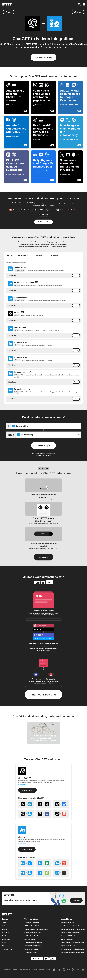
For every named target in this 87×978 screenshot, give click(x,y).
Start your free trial (43, 694)
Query (18, 285)
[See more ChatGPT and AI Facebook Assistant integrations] (61, 804)
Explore (5, 919)
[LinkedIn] (58, 969)
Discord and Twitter (30, 952)
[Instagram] (63, 969)
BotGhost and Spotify (31, 936)
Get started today (43, 57)
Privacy (41, 969)
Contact (34, 969)
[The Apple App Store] (37, 959)
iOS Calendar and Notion (32, 926)
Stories (4, 926)
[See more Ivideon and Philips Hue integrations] (61, 873)
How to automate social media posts (72, 949)
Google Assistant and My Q (33, 932)
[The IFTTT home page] (7, 4)
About (48, 969)
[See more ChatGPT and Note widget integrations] (61, 814)
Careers (14, 969)
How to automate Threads (69, 946)
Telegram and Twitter (31, 949)
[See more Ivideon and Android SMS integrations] (43, 863)
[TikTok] (78, 969)
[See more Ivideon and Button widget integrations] (61, 863)
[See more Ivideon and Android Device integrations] (43, 873)
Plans (3, 946)
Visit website (22, 784)
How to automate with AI (68, 922)
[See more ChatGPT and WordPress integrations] (26, 804)
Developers (6, 969)
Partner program (24, 969)
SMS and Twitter (29, 939)
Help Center (5, 936)
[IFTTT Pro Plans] (36, 282)
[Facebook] (54, 969)
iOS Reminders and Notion (33, 942)
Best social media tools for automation (73, 952)
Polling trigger (20, 270)
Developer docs (7, 949)
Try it (75, 275)
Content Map (6, 939)
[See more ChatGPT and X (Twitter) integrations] (43, 804)
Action (18, 330)
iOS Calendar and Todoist (32, 946)
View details (12, 275)
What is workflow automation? (70, 932)
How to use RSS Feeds (68, 936)
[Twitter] (73, 969)
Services (4, 922)
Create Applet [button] (43, 445)
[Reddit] (83, 969)
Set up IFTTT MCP (43, 222)
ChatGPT (21, 38)
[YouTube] (68, 969)
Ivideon (43, 38)
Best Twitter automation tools (70, 926)
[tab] (9, 255)
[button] (84, 4)
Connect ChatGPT (27, 790)
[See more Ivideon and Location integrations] (26, 863)
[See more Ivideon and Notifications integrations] (26, 873)
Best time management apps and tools (73, 929)
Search (4, 942)
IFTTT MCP (5, 932)
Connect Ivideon (27, 849)
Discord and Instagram (31, 922)
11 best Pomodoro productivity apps (72, 942)
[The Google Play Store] (50, 959)
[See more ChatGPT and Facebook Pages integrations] (43, 814)
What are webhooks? (67, 939)
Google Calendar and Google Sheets (36, 929)
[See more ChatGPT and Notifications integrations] (26, 814)
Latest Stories (66, 919)
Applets (4, 929)
